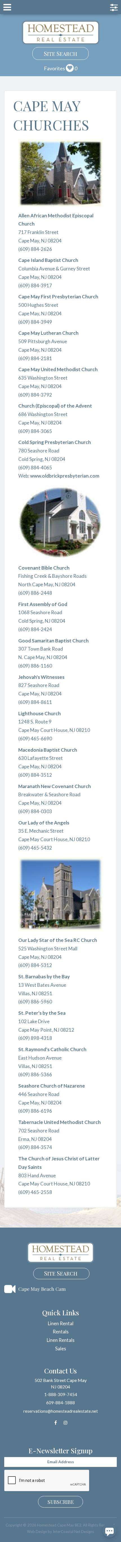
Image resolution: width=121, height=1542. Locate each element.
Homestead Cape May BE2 (61, 32)
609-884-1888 (60, 1402)
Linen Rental (60, 1323)
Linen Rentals (61, 1340)
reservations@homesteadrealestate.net (60, 1411)
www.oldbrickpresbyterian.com (64, 476)
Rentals (61, 1332)
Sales (60, 1348)
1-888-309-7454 (60, 1394)
